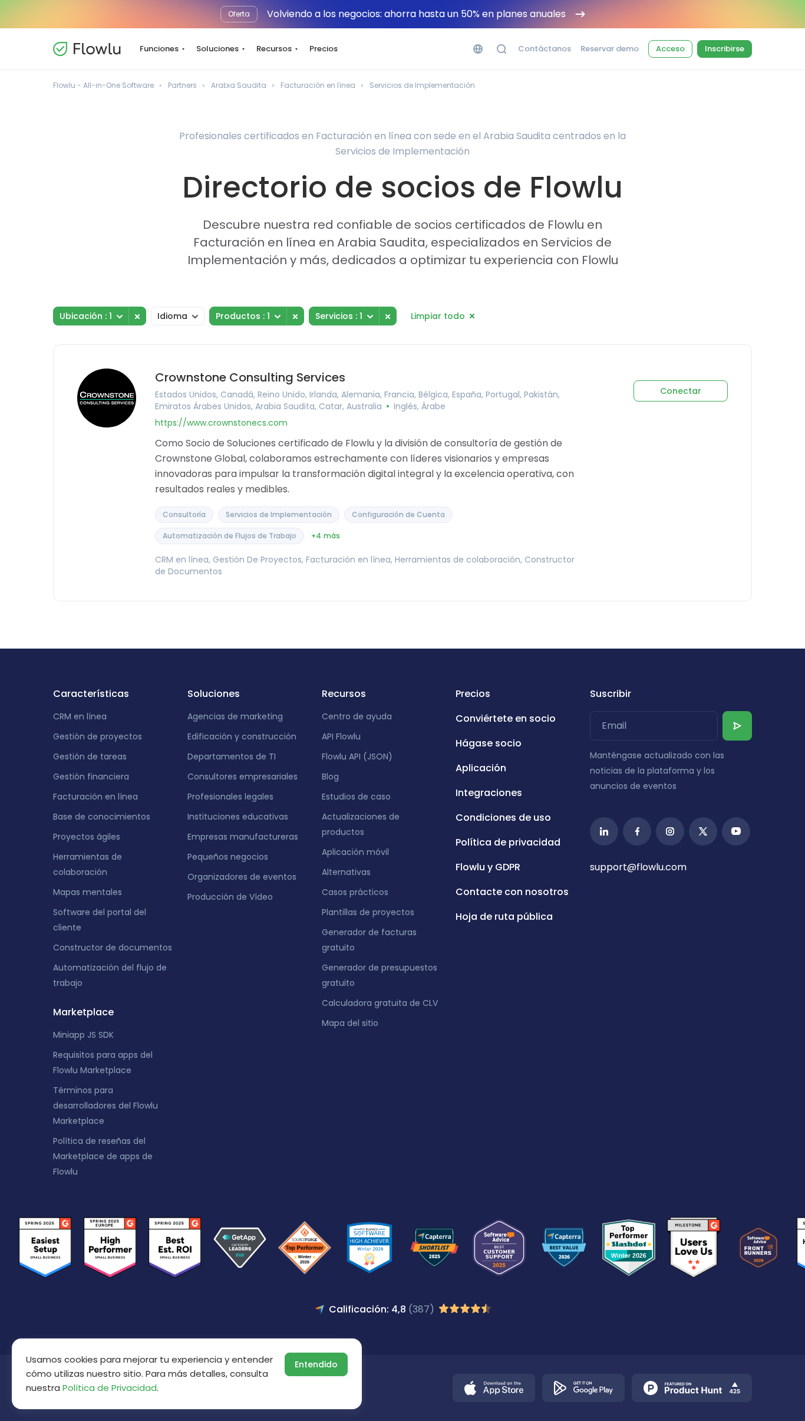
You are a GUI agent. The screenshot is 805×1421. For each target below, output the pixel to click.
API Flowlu (341, 736)
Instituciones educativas (237, 817)
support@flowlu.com (638, 867)
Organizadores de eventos (241, 877)
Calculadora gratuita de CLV (380, 1003)
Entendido (316, 1364)
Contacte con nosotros (512, 892)
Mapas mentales (87, 892)
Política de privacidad (508, 842)
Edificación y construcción (241, 736)
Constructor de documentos (112, 947)
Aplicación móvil (355, 852)
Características (91, 693)
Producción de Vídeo (230, 897)
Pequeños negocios (227, 857)
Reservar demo (609, 49)
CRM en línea (80, 716)
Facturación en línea (318, 85)
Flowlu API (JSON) (357, 756)
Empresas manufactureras (242, 837)
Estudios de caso (356, 796)
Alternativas (346, 872)
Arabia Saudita (238, 85)
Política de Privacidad (109, 1387)
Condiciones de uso (503, 817)
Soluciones (217, 48)
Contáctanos (544, 49)
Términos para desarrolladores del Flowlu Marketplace (105, 1105)
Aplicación (481, 768)
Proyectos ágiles (86, 837)
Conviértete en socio (506, 718)
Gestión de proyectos (97, 736)
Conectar (680, 391)
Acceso (670, 48)
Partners (182, 85)
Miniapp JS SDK (83, 1035)
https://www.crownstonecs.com (221, 423)
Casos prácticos (355, 892)
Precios (323, 48)
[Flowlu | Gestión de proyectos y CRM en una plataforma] (86, 49)
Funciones (159, 48)
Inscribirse (724, 48)
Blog (330, 776)
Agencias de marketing (235, 716)
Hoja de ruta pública (504, 916)
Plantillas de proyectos (368, 912)
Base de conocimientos (101, 817)
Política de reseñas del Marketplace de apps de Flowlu (103, 1156)
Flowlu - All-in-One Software (103, 85)
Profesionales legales (230, 796)
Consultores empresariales (242, 776)
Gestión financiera (91, 776)
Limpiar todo (438, 316)
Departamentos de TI (231, 756)
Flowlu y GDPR (488, 867)
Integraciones (489, 793)
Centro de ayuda (357, 716)
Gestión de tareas (90, 756)
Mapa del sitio (350, 1023)
